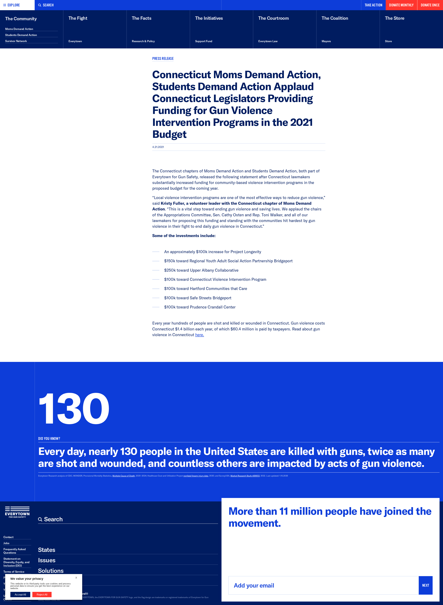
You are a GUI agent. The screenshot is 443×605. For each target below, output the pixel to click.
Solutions (51, 570)
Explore (14, 5)
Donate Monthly (401, 5)
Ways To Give (56, 581)
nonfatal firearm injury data (195, 475)
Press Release (163, 58)
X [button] (76, 578)
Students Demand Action (21, 35)
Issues (46, 560)
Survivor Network (16, 41)
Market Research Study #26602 (245, 475)
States (46, 549)
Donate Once (430, 5)
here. (199, 334)
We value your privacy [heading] (26, 578)
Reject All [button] (42, 594)
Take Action (373, 5)
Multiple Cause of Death (123, 475)
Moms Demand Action (19, 29)
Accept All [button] (20, 594)
